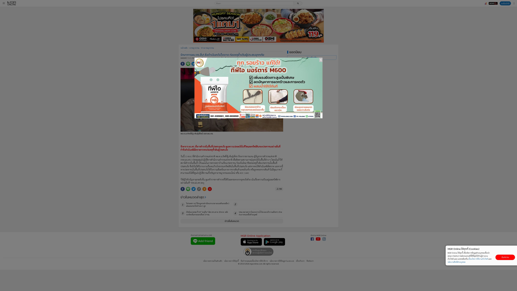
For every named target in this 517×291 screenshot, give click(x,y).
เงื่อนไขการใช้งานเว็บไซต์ (478, 259)
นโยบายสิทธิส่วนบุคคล (456, 262)
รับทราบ (505, 257)
